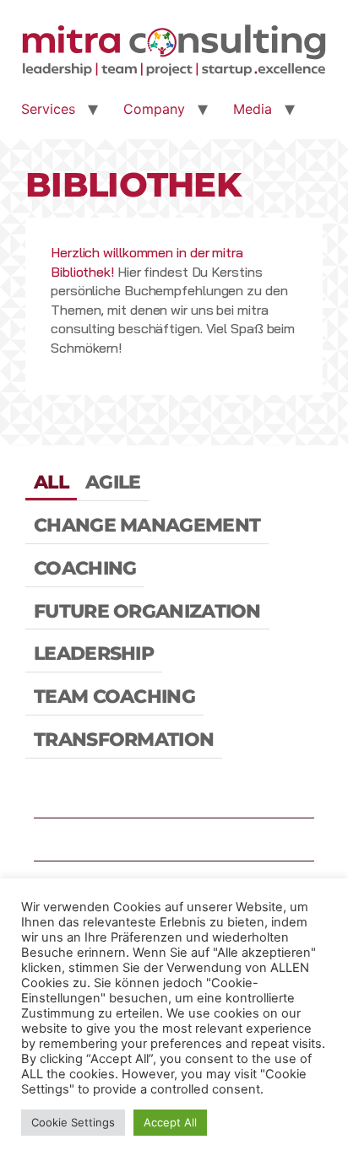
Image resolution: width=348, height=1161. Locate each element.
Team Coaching (114, 696)
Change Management (147, 525)
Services (48, 108)
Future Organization (147, 611)
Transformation (124, 739)
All (51, 482)
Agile (113, 482)
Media (252, 108)
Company (154, 108)
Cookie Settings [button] (73, 1122)
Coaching (85, 568)
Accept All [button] (170, 1122)
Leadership (94, 653)
